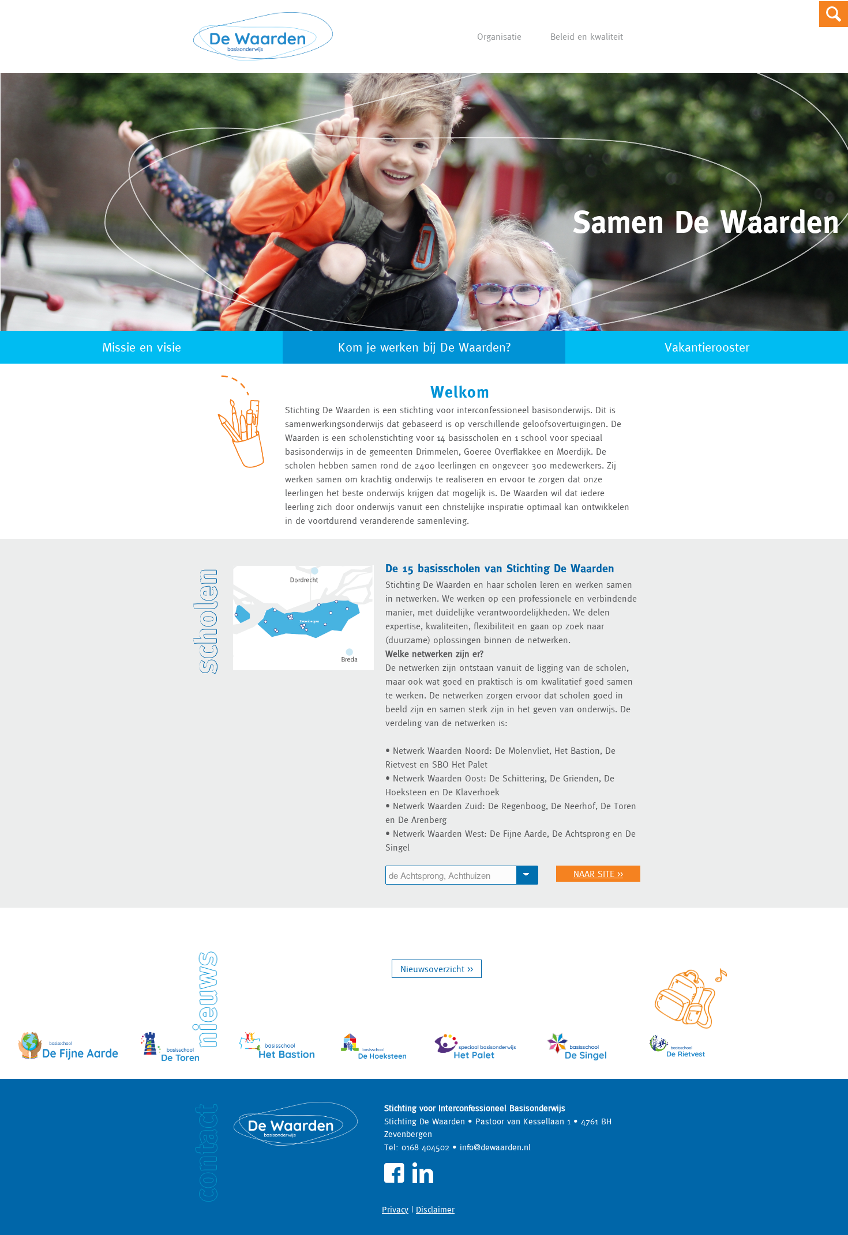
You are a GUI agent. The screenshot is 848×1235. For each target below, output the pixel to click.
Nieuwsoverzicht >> (436, 969)
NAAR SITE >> (598, 873)
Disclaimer (435, 1209)
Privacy (395, 1209)
